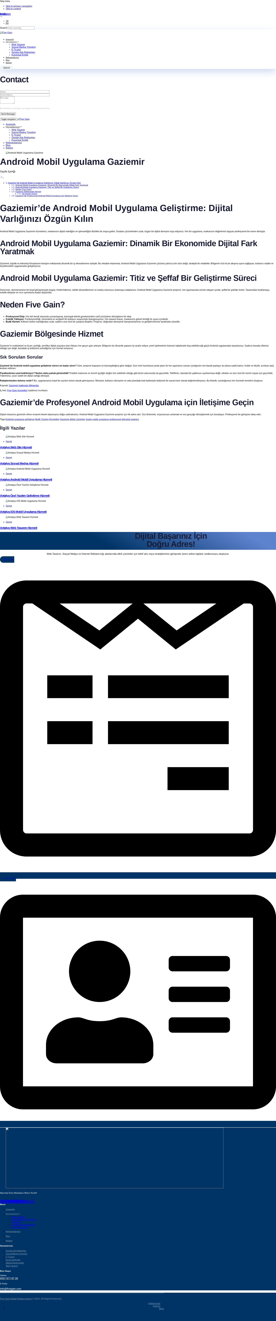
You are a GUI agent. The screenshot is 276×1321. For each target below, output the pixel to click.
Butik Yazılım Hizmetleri (47, 419)
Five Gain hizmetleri (17, 390)
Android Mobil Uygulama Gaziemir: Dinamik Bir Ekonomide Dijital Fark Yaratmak (51, 185)
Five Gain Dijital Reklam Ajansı (16, 1299)
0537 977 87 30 (9, 1278)
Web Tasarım (18, 44)
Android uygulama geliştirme (20, 419)
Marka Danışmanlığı (15, 1263)
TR (7, 21)
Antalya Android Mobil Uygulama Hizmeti (26, 479)
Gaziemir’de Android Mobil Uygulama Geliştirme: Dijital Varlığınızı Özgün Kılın (44, 183)
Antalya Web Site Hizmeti (16, 447)
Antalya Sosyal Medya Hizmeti (19, 463)
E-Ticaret (16, 49)
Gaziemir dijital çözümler (72, 419)
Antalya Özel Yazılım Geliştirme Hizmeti (24, 495)
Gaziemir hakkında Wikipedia (24, 385)
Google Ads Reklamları (23, 52)
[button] (1, 16)
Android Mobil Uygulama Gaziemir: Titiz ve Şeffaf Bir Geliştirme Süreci (47, 187)
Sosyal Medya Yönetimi (24, 47)
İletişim (9, 63)
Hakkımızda (154, 1303)
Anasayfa (10, 39)
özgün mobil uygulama (97, 419)
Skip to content (13, 8)
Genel (9, 441)
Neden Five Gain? (23, 189)
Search (3, 28)
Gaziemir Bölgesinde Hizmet (28, 192)
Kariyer (156, 1306)
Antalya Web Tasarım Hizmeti (18, 527)
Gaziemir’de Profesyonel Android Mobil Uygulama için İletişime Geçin (46, 196)
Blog (7, 60)
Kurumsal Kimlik (20, 55)
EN (7, 23)
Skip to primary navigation (19, 6)
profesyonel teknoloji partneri (124, 419)
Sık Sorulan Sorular (29, 194)
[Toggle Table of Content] (2, 178)
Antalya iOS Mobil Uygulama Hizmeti (23, 511)
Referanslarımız (12, 58)
